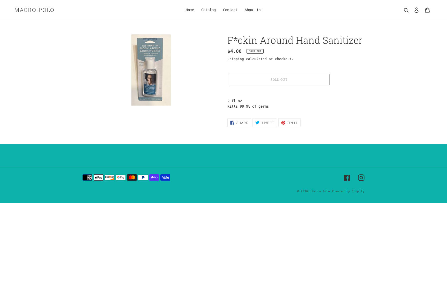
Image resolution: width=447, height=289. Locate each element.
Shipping (235, 59)
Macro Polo (34, 10)
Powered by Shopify (348, 191)
